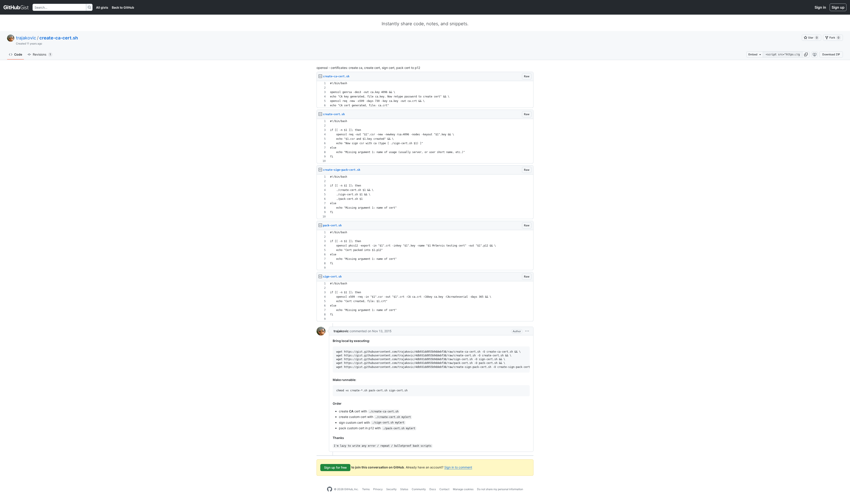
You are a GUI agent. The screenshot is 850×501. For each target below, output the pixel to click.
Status (404, 489)
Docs (432, 489)
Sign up (838, 7)
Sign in (820, 7)
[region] (425, 94)
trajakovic (26, 38)
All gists (102, 7)
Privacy (378, 489)
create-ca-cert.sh (58, 38)
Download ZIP (831, 54)
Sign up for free (335, 467)
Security (391, 489)
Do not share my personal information (500, 489)
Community (419, 489)
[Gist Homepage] (16, 7)
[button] (806, 54)
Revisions (42, 54)
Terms (366, 489)
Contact (444, 489)
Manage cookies (463, 489)
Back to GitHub (123, 7)
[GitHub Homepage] (329, 489)
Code (18, 54)
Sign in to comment (458, 467)
